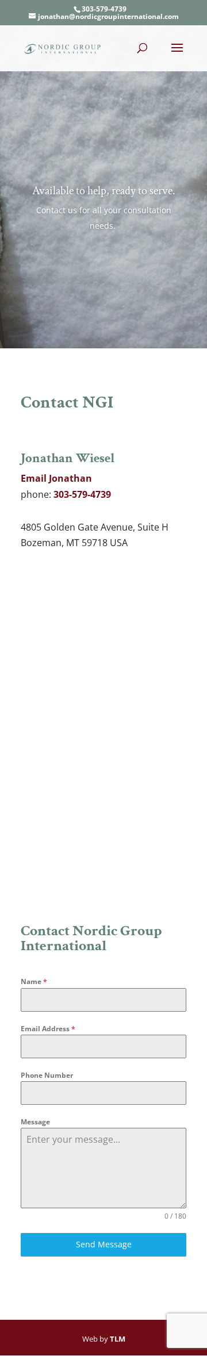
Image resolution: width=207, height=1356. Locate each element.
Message (35, 1122)
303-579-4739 (104, 9)
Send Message (104, 1244)
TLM (117, 1339)
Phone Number (47, 1075)
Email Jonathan (56, 478)
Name (34, 981)
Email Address (48, 1029)
